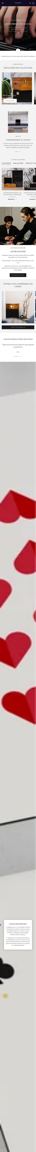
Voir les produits (18, 327)
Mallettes (18, 163)
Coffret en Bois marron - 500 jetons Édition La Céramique (12, 193)
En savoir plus (18, 275)
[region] (18, 25)
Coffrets (6, 163)
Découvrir (18, 29)
